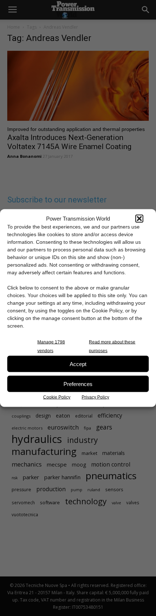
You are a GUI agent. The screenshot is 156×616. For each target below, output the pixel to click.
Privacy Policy (95, 397)
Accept (78, 364)
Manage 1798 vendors (51, 346)
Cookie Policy (56, 397)
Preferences (78, 384)
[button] (139, 218)
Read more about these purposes (112, 346)
